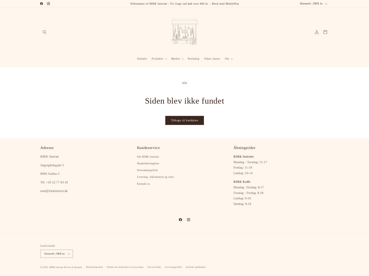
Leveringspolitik (173, 267)
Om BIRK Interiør (148, 156)
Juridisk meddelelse (196, 267)
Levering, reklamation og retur (155, 177)
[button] (44, 32)
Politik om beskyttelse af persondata (125, 267)
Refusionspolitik (94, 267)
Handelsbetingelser (148, 163)
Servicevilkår (154, 267)
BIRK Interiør (56, 267)
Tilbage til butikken (184, 120)
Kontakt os (143, 183)
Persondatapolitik (147, 170)
